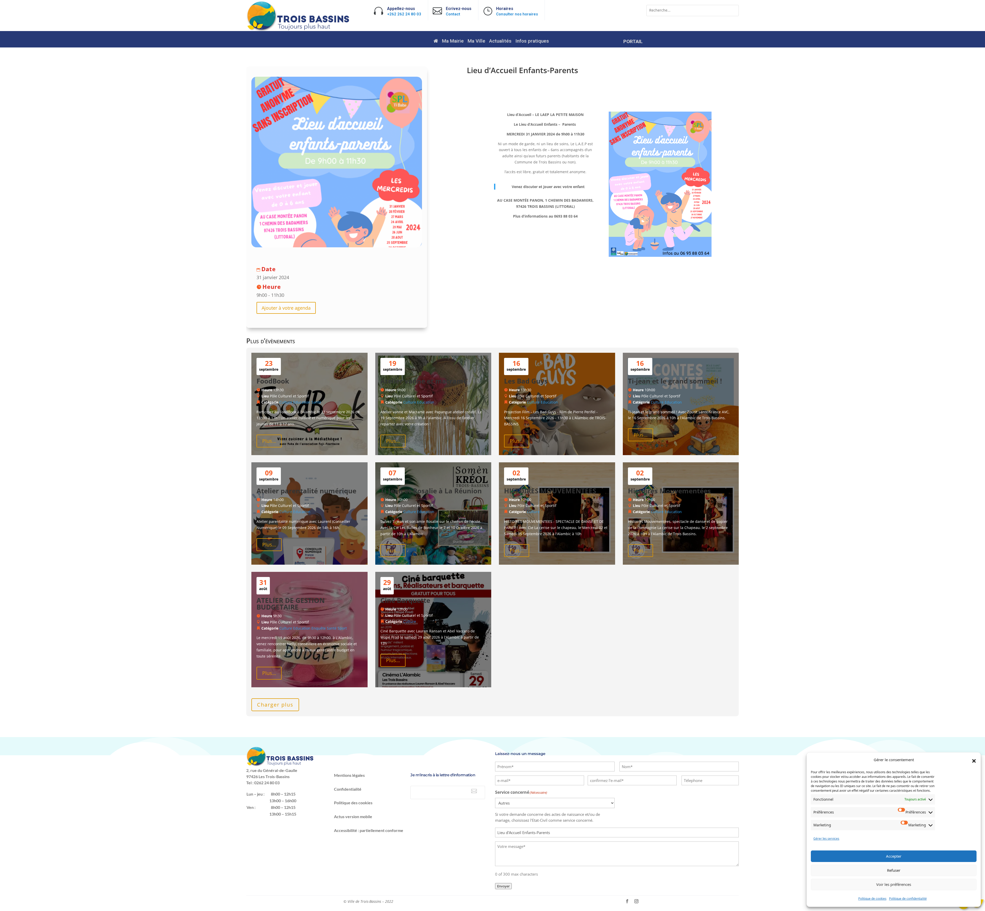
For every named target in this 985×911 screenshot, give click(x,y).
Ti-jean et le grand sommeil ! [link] (675, 381)
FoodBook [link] (273, 381)
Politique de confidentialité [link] (908, 898)
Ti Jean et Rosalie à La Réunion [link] (431, 490)
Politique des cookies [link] (353, 802)
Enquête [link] (318, 628)
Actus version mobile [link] (353, 816)
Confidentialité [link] (347, 789)
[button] (974, 760)
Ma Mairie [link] (453, 41)
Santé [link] (316, 402)
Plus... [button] (269, 440)
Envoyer (503, 886)
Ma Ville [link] (476, 41)
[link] (298, 29)
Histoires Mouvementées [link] (669, 490)
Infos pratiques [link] (532, 41)
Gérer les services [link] (826, 838)
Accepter (893, 856)
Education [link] (301, 402)
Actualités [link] (500, 41)
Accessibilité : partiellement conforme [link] (368, 830)
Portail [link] (633, 42)
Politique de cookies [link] (872, 898)
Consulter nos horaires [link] (517, 14)
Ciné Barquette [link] (405, 600)
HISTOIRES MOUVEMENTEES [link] (550, 490)
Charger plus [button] (275, 704)
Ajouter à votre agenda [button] (286, 308)
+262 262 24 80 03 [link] (404, 14)
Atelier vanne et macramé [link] (423, 381)
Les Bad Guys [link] (526, 381)
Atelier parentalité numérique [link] (306, 490)
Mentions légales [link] (349, 775)
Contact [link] (453, 14)
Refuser (893, 870)
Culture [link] (285, 402)
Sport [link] (342, 628)
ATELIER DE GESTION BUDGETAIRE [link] (291, 604)
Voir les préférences (893, 884)
